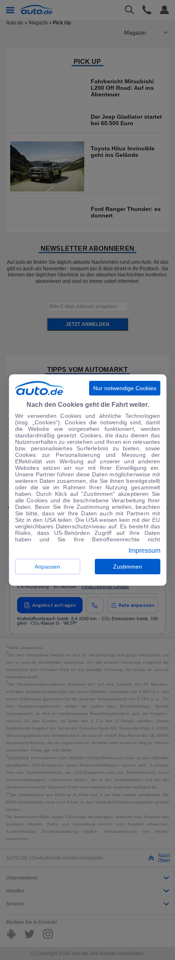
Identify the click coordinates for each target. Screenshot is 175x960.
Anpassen (47, 566)
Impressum (144, 550)
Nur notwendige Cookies (124, 388)
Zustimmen (127, 566)
